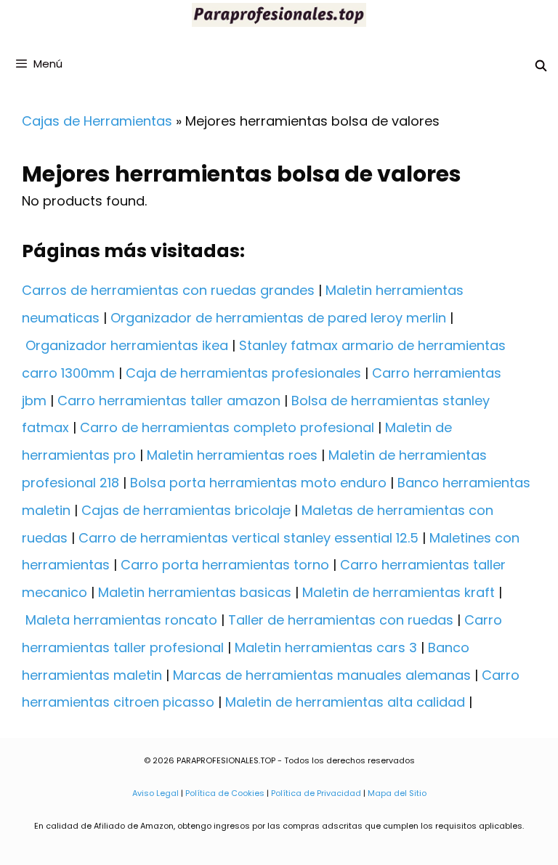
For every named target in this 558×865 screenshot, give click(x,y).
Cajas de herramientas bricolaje (186, 510)
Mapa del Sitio (397, 793)
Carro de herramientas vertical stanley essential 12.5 (248, 538)
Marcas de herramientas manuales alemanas (322, 675)
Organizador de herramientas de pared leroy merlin (278, 318)
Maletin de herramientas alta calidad (345, 702)
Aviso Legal (155, 793)
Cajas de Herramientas (97, 121)
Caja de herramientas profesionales (243, 373)
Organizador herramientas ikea (126, 345)
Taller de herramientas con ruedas (340, 620)
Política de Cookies (224, 793)
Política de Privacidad (316, 793)
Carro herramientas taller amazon (168, 400)
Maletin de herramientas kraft (398, 592)
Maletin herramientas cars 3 (326, 647)
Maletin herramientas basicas (194, 592)
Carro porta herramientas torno (225, 565)
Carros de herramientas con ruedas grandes (168, 290)
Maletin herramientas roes (232, 455)
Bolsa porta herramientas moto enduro (258, 483)
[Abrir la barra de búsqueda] (541, 65)
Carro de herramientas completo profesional (227, 427)
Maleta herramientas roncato (121, 620)
